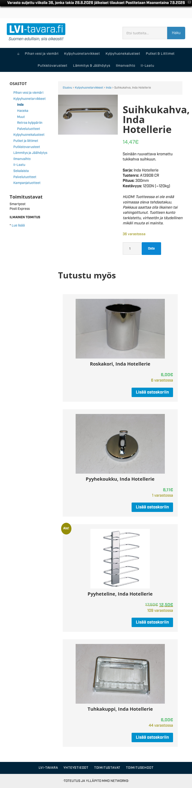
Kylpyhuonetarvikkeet (89, 88)
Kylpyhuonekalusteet (28, 135)
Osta (151, 248)
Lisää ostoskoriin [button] (152, 392)
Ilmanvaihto (22, 159)
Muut (21, 117)
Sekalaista (21, 171)
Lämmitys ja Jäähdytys (30, 153)
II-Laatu (19, 165)
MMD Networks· (115, 781)
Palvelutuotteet (28, 129)
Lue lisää (18, 225)
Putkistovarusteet (26, 147)
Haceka (22, 111)
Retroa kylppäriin (29, 123)
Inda (108, 88)
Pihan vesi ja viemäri (28, 93)
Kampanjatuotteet (27, 183)
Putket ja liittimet (25, 141)
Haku (176, 33)
